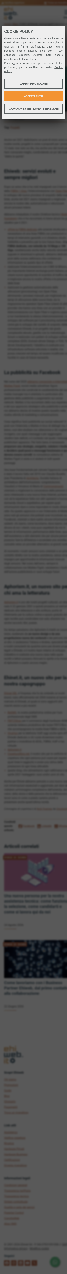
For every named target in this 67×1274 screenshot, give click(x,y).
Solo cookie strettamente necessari (33, 108)
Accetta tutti (33, 96)
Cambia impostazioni (34, 83)
